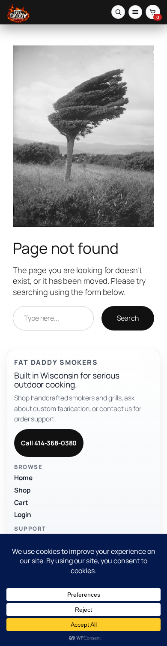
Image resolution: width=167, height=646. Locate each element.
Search (128, 318)
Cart (21, 503)
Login (22, 515)
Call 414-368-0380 (49, 443)
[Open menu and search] (118, 12)
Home (23, 478)
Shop (22, 490)
